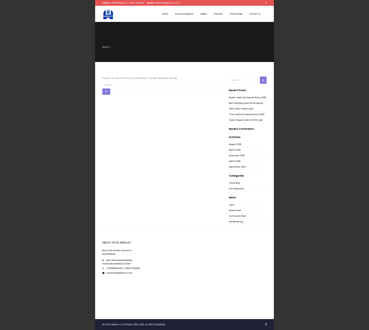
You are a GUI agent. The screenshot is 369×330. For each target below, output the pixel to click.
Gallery (203, 13)
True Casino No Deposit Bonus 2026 (246, 114)
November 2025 (237, 155)
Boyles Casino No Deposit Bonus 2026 (247, 97)
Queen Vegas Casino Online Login (246, 120)
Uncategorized (236, 188)
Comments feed (237, 216)
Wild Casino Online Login (241, 108)
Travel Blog (234, 183)
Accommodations (184, 13)
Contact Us (254, 13)
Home (165, 13)
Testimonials (235, 13)
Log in (232, 204)
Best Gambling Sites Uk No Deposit (246, 103)
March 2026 (235, 149)
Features (218, 13)
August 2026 (235, 144)
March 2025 (235, 161)
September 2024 (237, 166)
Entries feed (235, 210)
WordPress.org (236, 221)
